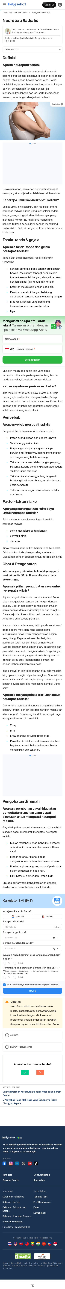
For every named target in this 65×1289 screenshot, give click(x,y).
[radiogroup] (32, 916)
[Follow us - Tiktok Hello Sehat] (36, 1163)
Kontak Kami (39, 1212)
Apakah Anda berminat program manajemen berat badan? (31, 956)
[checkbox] (4, 984)
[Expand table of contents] (32, 50)
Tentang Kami (40, 1196)
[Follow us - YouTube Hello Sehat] (30, 1163)
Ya (8, 963)
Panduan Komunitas (12, 1221)
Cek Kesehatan (41, 1174)
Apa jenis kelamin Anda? (17, 911)
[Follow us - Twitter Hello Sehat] (23, 1163)
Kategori (7, 1174)
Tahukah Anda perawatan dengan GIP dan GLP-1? (31, 967)
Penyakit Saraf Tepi (41, 13)
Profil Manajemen (42, 1202)
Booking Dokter (11, 1180)
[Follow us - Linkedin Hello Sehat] (17, 1163)
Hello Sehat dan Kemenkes (16, 1227)
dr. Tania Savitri (44, 29)
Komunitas (39, 1180)
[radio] (4, 963)
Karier (36, 1207)
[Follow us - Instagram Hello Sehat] (11, 1163)
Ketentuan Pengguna (13, 1196)
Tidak (20, 963)
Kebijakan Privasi (11, 1202)
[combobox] (55, 938)
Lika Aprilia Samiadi (24, 38)
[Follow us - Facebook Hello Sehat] (4, 1163)
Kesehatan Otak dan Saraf (15, 13)
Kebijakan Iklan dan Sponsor (17, 1216)
